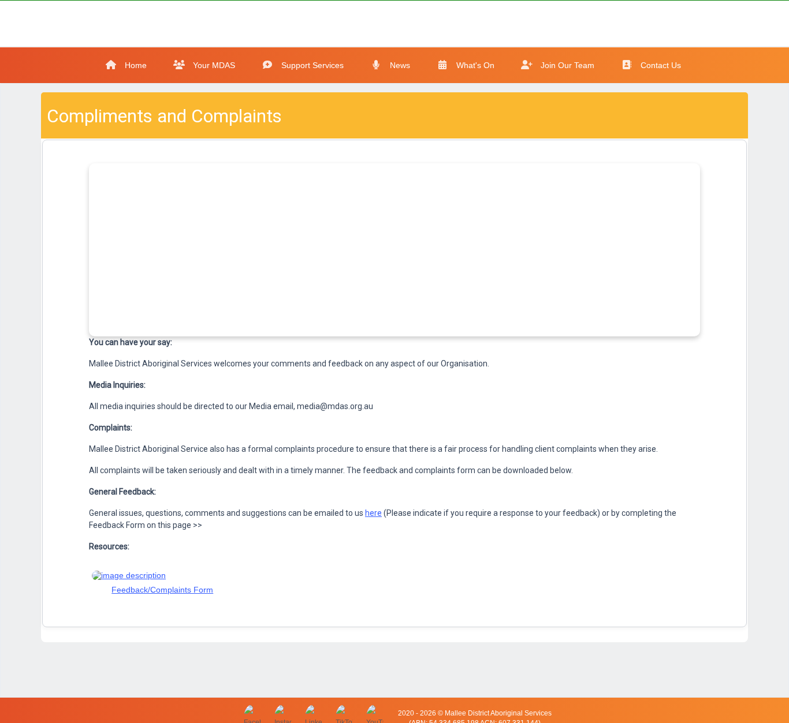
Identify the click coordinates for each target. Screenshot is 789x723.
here (373, 513)
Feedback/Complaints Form (162, 589)
